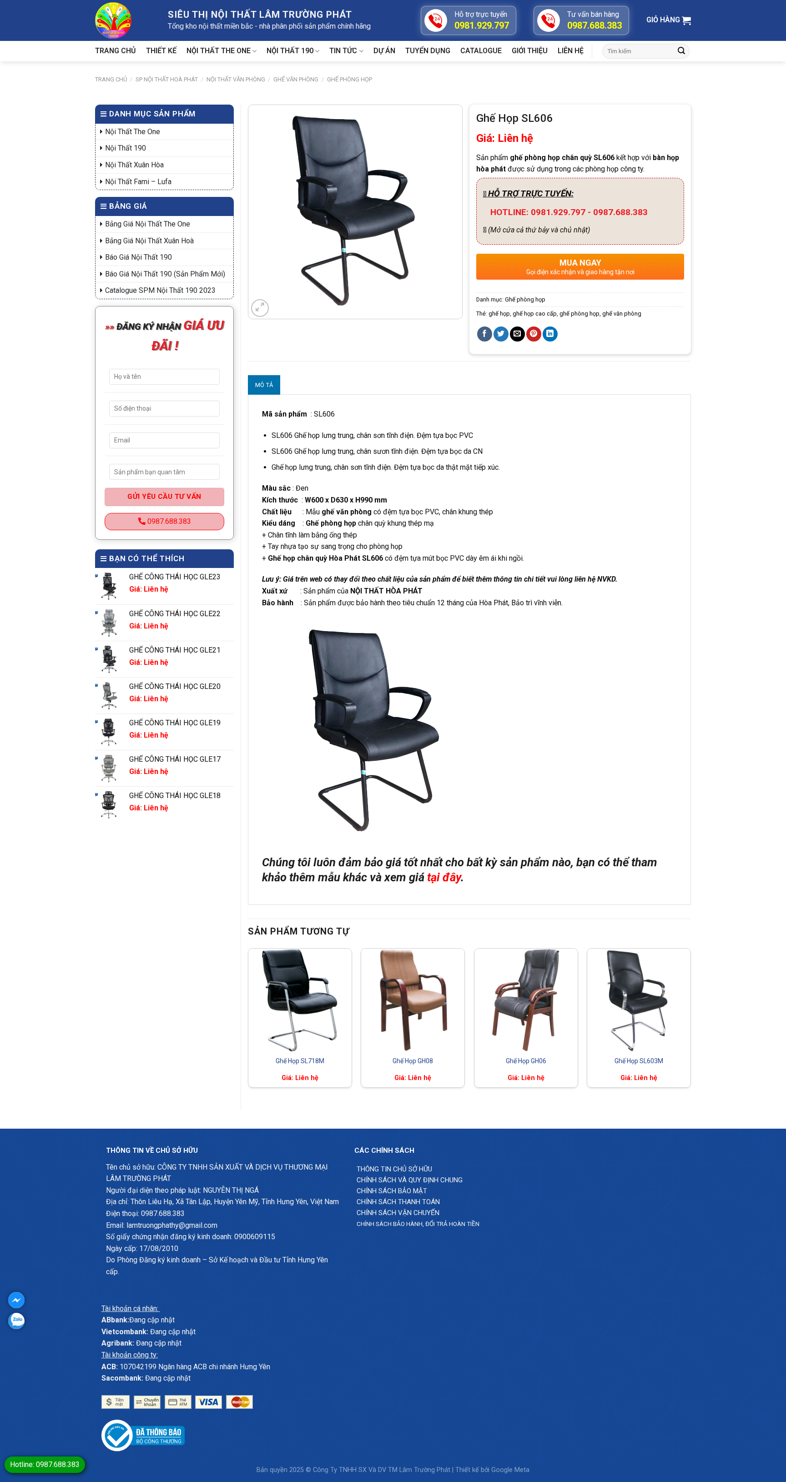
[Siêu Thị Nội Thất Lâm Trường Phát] (124, 20)
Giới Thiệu (530, 50)
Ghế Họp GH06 (526, 1061)
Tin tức (343, 50)
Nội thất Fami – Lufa (138, 181)
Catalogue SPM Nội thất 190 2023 (160, 290)
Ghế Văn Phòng (295, 79)
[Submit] (681, 51)
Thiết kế (161, 50)
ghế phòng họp (579, 313)
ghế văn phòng (621, 313)
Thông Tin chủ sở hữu (394, 1169)
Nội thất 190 (290, 50)
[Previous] (248, 1021)
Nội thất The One (218, 50)
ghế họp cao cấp (535, 313)
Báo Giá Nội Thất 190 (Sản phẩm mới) (165, 274)
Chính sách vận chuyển (398, 1213)
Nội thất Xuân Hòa (134, 165)
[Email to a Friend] (517, 334)
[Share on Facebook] (484, 334)
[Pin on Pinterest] (533, 334)
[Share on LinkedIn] (550, 334)
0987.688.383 (168, 521)
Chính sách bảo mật (392, 1191)
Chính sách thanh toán (398, 1202)
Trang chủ (115, 50)
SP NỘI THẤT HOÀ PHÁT (167, 79)
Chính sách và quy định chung (410, 1180)
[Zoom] (260, 308)
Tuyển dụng (427, 50)
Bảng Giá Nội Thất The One (147, 224)
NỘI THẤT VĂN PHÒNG (236, 79)
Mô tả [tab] (264, 385)
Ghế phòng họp (349, 79)
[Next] (690, 1021)
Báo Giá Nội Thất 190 (138, 257)
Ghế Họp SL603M (639, 1061)
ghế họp (499, 313)
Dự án (384, 50)
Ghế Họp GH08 (413, 1061)
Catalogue (481, 50)
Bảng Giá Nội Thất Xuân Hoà (149, 240)
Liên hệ (571, 50)
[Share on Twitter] (501, 334)
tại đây (442, 877)
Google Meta (510, 1470)
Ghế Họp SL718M (300, 1061)
